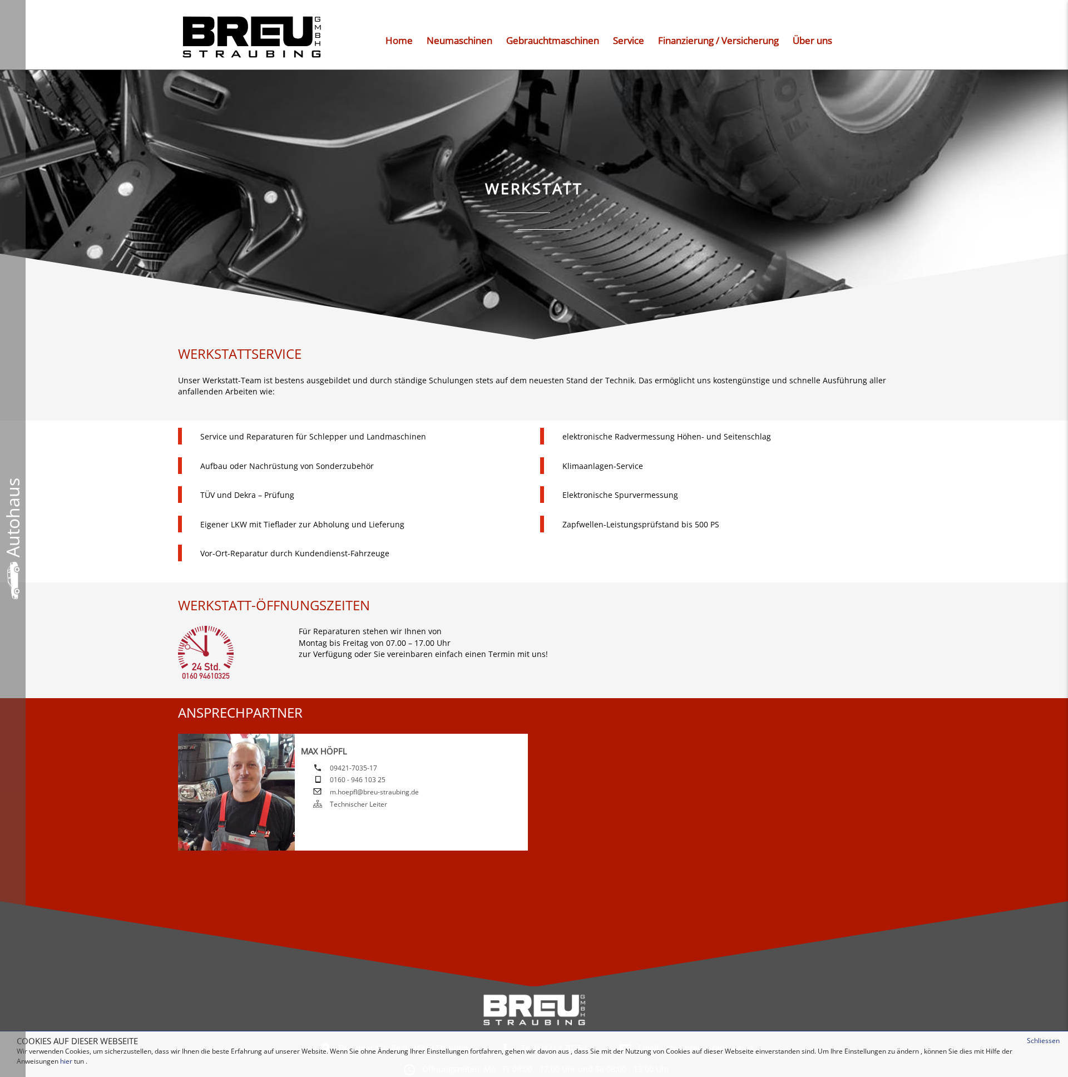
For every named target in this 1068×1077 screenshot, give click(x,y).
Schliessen (1043, 1040)
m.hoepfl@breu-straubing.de (374, 792)
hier (66, 1061)
